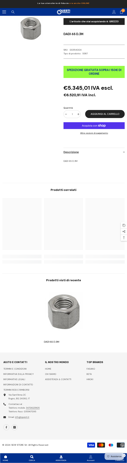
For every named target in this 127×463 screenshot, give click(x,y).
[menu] (4, 12)
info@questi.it (22, 417)
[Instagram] (15, 427)
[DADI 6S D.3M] (63, 311)
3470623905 (33, 407)
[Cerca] (13, 12)
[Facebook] (6, 427)
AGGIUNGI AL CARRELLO (105, 114)
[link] (22, 256)
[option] (63, 4)
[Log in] (114, 12)
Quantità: (68, 107)
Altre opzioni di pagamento (94, 133)
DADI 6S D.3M (51, 341)
